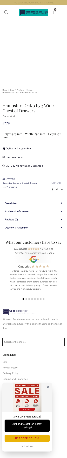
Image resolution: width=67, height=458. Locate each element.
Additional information (17, 211)
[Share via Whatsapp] (57, 189)
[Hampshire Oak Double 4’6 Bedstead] (63, 100)
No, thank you (27, 446)
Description (11, 203)
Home (4, 90)
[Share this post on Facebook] (52, 189)
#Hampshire (12, 187)
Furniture (20, 90)
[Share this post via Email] (62, 189)
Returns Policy (15, 157)
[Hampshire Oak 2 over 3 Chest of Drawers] (58, 100)
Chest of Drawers (29, 183)
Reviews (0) (11, 219)
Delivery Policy (10, 373)
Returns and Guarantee (15, 379)
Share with (56, 183)
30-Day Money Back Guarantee (24, 166)
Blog (4, 362)
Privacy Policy (10, 367)
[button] (23, 299)
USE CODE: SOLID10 (27, 438)
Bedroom (30, 90)
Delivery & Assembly (18, 148)
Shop (12, 90)
